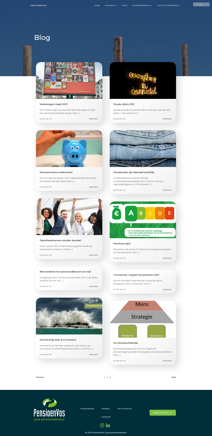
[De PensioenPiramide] (143, 319)
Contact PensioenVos (168, 5)
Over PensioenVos (141, 5)
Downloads (106, 417)
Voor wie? (110, 5)
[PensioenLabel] (143, 219)
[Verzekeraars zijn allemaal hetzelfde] (143, 148)
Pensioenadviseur (87, 408)
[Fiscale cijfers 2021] (143, 80)
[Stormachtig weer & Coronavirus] (69, 316)
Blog (124, 5)
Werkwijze (106, 408)
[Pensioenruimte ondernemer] (69, 148)
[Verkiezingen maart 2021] (69, 80)
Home (97, 5)
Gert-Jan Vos (47, 119)
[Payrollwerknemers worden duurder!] (69, 216)
